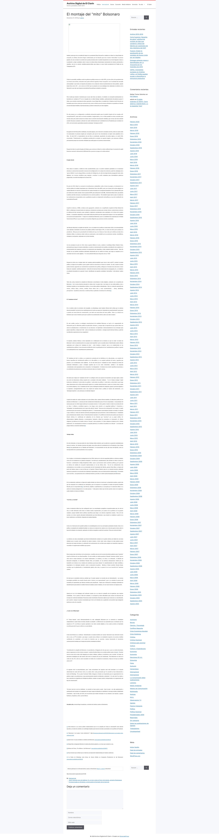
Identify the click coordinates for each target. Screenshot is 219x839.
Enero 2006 (134, 589)
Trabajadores (134, 728)
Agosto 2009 (134, 464)
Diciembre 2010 (135, 418)
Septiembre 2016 (136, 217)
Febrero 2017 (134, 203)
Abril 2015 (133, 267)
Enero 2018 (134, 171)
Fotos (132, 663)
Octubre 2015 (134, 249)
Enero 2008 (134, 519)
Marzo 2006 (134, 583)
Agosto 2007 (134, 534)
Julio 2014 (133, 293)
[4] (69, 447)
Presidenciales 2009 (137, 715)
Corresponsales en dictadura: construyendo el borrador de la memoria (89, 782)
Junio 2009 (134, 470)
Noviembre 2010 (135, 421)
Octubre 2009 (135, 458)
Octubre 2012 (134, 354)
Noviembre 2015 (135, 246)
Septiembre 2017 (136, 183)
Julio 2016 (133, 223)
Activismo (133, 620)
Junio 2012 (133, 366)
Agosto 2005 (134, 604)
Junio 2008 (134, 505)
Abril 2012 (133, 371)
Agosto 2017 (134, 186)
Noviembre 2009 (136, 456)
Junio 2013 (134, 331)
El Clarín (149, 4)
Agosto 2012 (134, 360)
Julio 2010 (133, 432)
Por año (141, 4)
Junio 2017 (133, 191)
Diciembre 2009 (135, 453)
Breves (132, 622)
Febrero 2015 (134, 273)
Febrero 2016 (134, 238)
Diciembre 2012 (135, 348)
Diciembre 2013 (135, 313)
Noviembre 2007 (136, 525)
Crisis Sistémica (135, 634)
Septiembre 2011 (136, 392)
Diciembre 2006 (135, 557)
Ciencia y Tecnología (137, 625)
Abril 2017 (133, 197)
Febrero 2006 (134, 586)
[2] (110, 290)
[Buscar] (146, 17)
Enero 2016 (134, 241)
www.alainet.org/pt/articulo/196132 (103, 739)
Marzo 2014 (134, 305)
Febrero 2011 (134, 412)
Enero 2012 (134, 380)
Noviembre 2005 (136, 595)
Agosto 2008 (134, 499)
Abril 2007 (133, 546)
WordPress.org (135, 756)
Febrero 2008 (134, 517)
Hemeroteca (134, 669)
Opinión (132, 703)
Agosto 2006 (134, 569)
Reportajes (133, 717)
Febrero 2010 (134, 447)
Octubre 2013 (134, 319)
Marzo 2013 (134, 339)
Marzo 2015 (134, 270)
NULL (132, 697)
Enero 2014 (134, 310)
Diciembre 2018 (135, 139)
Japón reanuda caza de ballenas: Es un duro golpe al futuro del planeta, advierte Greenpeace (95, 780)
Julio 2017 (133, 188)
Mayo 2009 (134, 473)
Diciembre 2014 (135, 278)
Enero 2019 (134, 136)
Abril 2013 (133, 337)
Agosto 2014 (134, 290)
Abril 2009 (133, 476)
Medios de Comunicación (138, 688)
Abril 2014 (133, 302)
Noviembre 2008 (136, 490)
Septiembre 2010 (136, 427)
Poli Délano (134, 96)
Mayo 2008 (134, 508)
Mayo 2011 (133, 403)
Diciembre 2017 (135, 174)
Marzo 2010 (134, 444)
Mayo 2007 (134, 543)
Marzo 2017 (134, 200)
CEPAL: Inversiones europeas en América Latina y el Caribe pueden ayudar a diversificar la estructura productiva (139, 74)
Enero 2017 (134, 206)
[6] (82, 486)
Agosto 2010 (134, 429)
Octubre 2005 (135, 598)
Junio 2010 (134, 435)
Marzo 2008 (134, 514)
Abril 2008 (133, 511)
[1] (71, 284)
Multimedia (134, 691)
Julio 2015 (133, 258)
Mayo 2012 (134, 368)
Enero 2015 (134, 276)
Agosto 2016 (134, 220)
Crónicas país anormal (137, 643)
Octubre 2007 (135, 528)
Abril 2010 (133, 441)
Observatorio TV (135, 700)
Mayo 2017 (134, 194)
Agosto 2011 (134, 395)
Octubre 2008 (135, 493)
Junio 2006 (134, 575)
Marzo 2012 (134, 374)
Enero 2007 (134, 554)
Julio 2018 (133, 154)
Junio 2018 (133, 156)
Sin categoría (134, 720)
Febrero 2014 (134, 307)
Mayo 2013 (134, 334)
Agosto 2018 (134, 151)
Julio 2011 (133, 397)
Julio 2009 (133, 467)
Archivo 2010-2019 (136, 34)
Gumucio (133, 666)
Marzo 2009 (134, 479)
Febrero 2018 (134, 168)
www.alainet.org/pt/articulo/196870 (99, 748)
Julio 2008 (133, 502)
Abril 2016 (133, 232)
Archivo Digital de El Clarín (80, 3)
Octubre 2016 (134, 215)
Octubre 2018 (134, 145)
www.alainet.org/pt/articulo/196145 (75, 759)
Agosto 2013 (134, 325)
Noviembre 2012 (135, 351)
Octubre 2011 (134, 389)
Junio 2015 (133, 261)
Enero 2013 (134, 345)
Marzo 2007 (134, 548)
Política (99, 4)
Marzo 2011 (134, 409)
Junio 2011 (133, 400)
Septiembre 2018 (136, 148)
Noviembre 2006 (136, 560)
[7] (117, 652)
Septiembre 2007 (136, 531)
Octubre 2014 (134, 284)
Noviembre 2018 (135, 142)
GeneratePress (124, 836)
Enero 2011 (134, 415)
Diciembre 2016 (135, 209)
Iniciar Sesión (134, 747)
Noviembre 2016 (135, 212)
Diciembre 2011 (135, 383)
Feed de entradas (136, 750)
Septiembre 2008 (136, 496)
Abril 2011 (133, 406)
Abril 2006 (133, 580)
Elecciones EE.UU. (136, 657)
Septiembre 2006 (136, 566)
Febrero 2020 (134, 122)
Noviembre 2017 (135, 177)
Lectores (133, 683)
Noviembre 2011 (135, 386)
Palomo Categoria (136, 706)
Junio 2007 (134, 540)
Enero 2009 (134, 485)
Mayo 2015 (134, 264)
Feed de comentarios (137, 753)
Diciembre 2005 (135, 592)
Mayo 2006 (134, 578)
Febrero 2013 (134, 342)
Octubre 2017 (134, 180)
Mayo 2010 (134, 438)
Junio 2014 (134, 296)
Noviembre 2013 (135, 316)
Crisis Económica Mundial (139, 631)
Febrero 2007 (134, 551)
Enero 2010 (134, 450)
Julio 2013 (133, 328)
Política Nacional (135, 712)
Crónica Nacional (136, 640)
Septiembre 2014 (136, 287)
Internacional (105, 4)
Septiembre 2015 (136, 252)
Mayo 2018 (134, 159)
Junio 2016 (134, 226)
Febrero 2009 (134, 482)
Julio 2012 (133, 363)
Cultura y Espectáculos (138, 649)
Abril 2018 (133, 162)
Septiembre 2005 (136, 601)
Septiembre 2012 (136, 357)
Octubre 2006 (135, 563)
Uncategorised (135, 731)
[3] (85, 425)
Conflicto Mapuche (136, 628)
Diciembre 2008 (135, 488)
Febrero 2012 (134, 377)
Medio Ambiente (126, 4)
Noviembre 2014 (135, 281)
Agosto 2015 (134, 255)
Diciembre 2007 (135, 522)
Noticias (133, 694)
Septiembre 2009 (136, 461)
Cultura (112, 4)
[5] (116, 471)
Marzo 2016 (134, 235)
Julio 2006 (133, 572)
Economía (118, 4)
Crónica (132, 637)
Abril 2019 (133, 127)
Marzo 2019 (134, 130)
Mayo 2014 (134, 299)
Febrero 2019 (134, 133)
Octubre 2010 (134, 424)
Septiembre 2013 (136, 322)
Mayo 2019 (134, 125)
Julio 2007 (133, 537)
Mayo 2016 (134, 229)
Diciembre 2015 (135, 244)
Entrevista (134, 4)
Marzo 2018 (134, 165)
